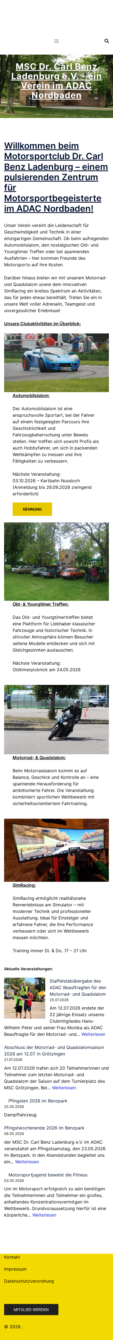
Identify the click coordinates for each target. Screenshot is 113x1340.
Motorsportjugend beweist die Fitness (48, 1175)
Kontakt (12, 1257)
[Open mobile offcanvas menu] (56, 41)
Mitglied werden (31, 1309)
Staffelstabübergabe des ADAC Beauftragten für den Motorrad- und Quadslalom (78, 987)
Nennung (32, 509)
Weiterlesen (93, 1034)
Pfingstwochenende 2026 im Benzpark (44, 1128)
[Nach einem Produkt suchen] (106, 41)
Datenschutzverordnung (29, 1281)
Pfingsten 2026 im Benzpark (38, 1101)
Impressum (15, 1269)
